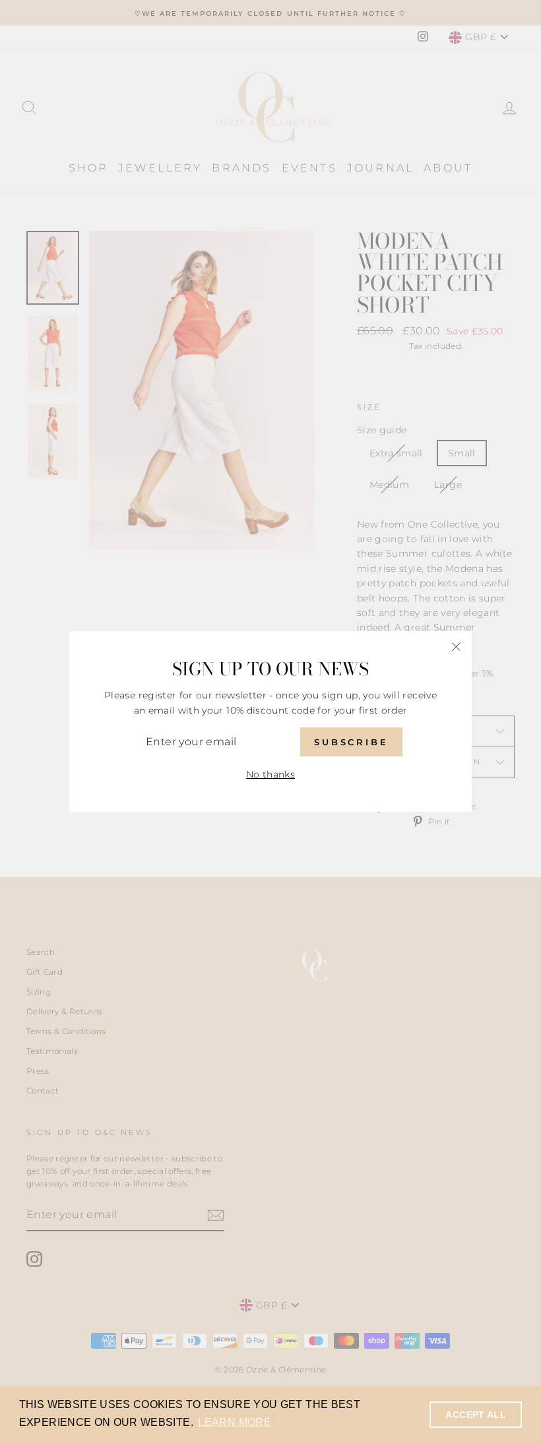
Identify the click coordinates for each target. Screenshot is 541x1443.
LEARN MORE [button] (234, 1422)
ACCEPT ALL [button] (475, 1414)
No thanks (270, 774)
